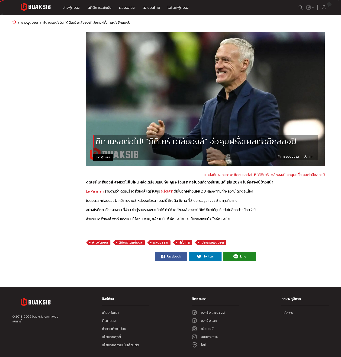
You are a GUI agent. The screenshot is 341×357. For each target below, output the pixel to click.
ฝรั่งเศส (167, 191)
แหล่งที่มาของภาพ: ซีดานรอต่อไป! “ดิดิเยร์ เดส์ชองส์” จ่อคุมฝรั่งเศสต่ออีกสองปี (264, 174)
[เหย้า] (14, 22)
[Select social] (310, 7)
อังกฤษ (288, 312)
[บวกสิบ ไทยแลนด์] (308, 7)
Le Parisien (95, 191)
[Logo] (35, 7)
